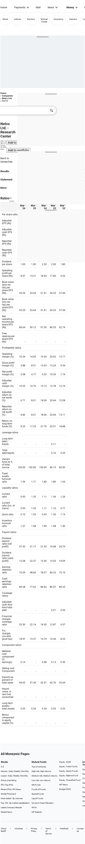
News (51, 7)
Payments (20, 7)
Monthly (25, 771)
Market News (6, 812)
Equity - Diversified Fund (69, 780)
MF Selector (37, 812)
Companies (7, 96)
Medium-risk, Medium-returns (44, 775)
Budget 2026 (65, 789)
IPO (2, 785)
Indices (17, 19)
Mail (38, 7)
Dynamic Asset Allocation (43, 803)
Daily (11, 771)
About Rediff (3, 829)
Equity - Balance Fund (68, 775)
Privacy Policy (34, 829)
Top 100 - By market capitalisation (15, 803)
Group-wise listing (8, 780)
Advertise (19, 828)
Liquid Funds (37, 798)
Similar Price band (8, 794)
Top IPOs (9, 785)
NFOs (34, 807)
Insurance (58, 19)
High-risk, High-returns (41, 771)
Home (3, 7)
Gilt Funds (36, 785)
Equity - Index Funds (68, 766)
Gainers (73, 19)
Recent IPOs (6, 789)
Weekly (17, 771)
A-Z (2, 766)
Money (70, 7)
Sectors (31, 19)
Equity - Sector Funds (68, 771)
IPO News (16, 789)
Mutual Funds (44, 20)
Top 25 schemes (39, 766)
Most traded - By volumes (12, 798)
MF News (63, 784)
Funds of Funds (39, 789)
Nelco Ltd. (7, 98)
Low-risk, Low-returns (41, 780)
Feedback (64, 828)
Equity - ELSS (65, 762)
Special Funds (38, 794)
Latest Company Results (11, 807)
